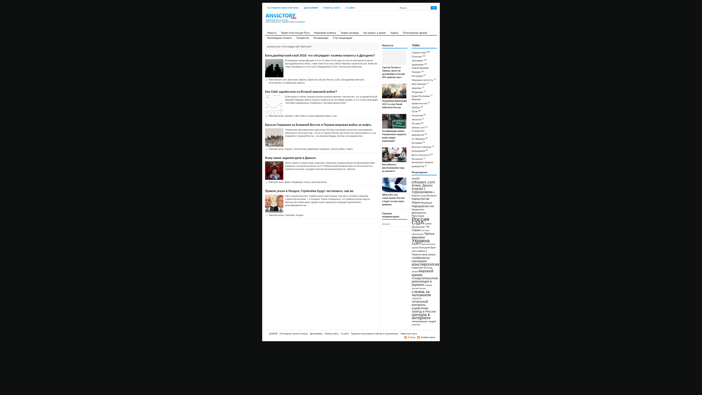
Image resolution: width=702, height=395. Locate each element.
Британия (293, 79)
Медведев (297, 182)
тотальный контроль (420, 303)
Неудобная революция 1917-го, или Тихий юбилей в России (394, 104)
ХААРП (416, 243)
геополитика (275, 83)
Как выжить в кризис (374, 32)
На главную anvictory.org (283, 8)
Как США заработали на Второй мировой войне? (301, 91)
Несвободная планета (279, 38)
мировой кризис (422, 273)
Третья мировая (423, 235)
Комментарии (428, 337)
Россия (330, 79)
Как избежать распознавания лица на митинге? (393, 167)
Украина (421, 240)
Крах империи (420, 83)
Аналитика (419, 115)
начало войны (338, 149)
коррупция (417, 267)
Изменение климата (325, 32)
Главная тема (421, 52)
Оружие (289, 116)
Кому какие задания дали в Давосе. (290, 157)
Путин (416, 111)
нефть (349, 149)
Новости (271, 32)
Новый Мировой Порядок (420, 70)
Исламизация (321, 38)
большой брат (427, 247)
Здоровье (418, 87)
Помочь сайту (331, 8)
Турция (288, 149)
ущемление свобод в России (424, 309)
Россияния (419, 158)
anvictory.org (273, 46)
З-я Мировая (420, 138)
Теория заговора (350, 32)
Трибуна (417, 107)
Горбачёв (290, 215)
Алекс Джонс (422, 185)
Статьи (411, 337)
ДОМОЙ (273, 333)
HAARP (416, 179)
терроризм (417, 298)
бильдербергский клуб (352, 79)
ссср (334, 116)
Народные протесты (424, 79)
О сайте (350, 8)
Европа (303, 79)
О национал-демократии (419, 133)
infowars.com (280, 79)
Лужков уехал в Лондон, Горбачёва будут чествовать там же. (309, 191)
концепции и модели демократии (422, 164)
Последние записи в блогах (294, 333)
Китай (322, 79)
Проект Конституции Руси (295, 32)
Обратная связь (409, 333)
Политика (419, 56)
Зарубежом (419, 64)
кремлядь (428, 268)
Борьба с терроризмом (422, 190)
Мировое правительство (421, 101)
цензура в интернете (421, 316)
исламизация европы (294, 83)
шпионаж (416, 324)
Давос (288, 182)
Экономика (419, 60)
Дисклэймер (311, 8)
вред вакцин (429, 254)
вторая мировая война (319, 116)
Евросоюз (313, 79)
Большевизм (420, 150)
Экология (418, 119)
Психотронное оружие (415, 32)
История (417, 123)
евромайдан (419, 261)
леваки (415, 271)
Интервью (418, 142)
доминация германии (318, 149)
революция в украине (422, 283)
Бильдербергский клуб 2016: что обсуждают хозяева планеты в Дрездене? (320, 55)
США (337, 79)
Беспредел (419, 75)
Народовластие (423, 206)
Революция (418, 216)
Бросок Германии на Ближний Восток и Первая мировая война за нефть (318, 124)
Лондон (299, 215)
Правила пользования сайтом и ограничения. (375, 333)
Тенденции (419, 91)
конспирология (319, 182)
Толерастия (302, 38)
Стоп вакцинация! (342, 38)
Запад (423, 196)
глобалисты (421, 258)
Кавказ (394, 32)
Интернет (432, 195)
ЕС (433, 192)
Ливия (416, 202)
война (303, 116)
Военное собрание (423, 146)
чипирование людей (424, 321)
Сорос (307, 182)
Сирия (416, 230)
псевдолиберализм (425, 278)
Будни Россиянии (422, 95)
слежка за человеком (421, 293)
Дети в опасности (422, 154)
